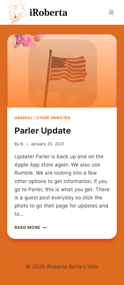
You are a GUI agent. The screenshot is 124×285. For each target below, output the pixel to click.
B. (22, 143)
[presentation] (62, 71)
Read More (30, 227)
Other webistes (53, 118)
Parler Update (42, 130)
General (23, 118)
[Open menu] (111, 12)
